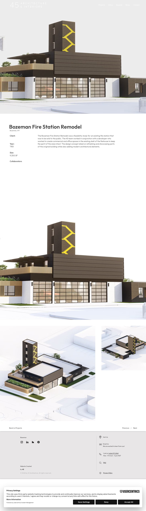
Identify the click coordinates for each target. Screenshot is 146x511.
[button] (102, 5)
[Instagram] (21, 442)
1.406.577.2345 (113, 453)
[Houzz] (32, 442)
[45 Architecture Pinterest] (38, 442)
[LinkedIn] (27, 442)
